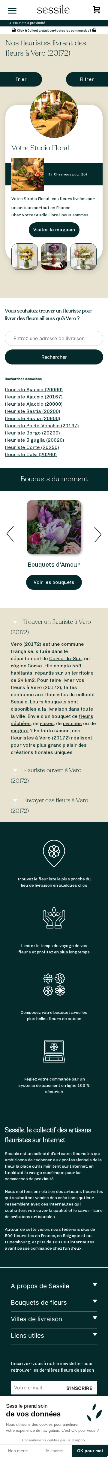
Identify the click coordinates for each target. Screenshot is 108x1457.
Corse (35, 666)
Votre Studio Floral (40, 148)
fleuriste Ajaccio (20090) (34, 389)
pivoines (72, 723)
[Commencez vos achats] (97, 11)
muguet (20, 730)
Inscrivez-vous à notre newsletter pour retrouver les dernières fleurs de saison (52, 1367)
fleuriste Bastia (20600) (32, 418)
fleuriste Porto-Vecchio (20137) (42, 425)
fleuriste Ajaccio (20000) (34, 404)
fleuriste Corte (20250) (32, 447)
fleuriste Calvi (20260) (31, 454)
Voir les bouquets (54, 582)
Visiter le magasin (54, 230)
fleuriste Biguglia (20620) (34, 440)
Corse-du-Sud (65, 658)
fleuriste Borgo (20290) (32, 433)
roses (47, 723)
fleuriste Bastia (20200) (32, 411)
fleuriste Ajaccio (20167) (34, 397)
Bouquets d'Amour (54, 564)
